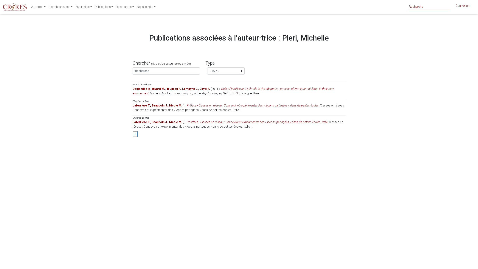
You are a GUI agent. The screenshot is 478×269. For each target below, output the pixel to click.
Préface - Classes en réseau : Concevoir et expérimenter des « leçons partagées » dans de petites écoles (253, 105)
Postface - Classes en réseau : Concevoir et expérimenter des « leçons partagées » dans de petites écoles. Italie (257, 122)
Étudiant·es (82, 7)
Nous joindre (145, 7)
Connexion (462, 5)
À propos (37, 7)
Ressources (124, 7)
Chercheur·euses (59, 7)
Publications (103, 7)
